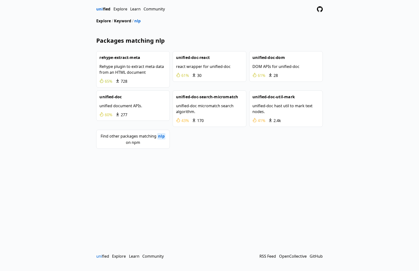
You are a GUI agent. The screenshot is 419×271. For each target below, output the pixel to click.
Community (154, 9)
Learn (135, 9)
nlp (137, 21)
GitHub (316, 256)
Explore (120, 9)
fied (103, 9)
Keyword (122, 21)
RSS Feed (267, 256)
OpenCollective (293, 256)
